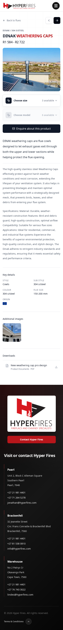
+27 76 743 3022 (16, 589)
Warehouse (15, 561)
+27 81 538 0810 (16, 543)
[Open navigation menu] (56, 5)
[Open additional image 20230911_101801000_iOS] (12, 332)
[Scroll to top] (29, 622)
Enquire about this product (33, 128)
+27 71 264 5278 (16, 497)
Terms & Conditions (14, 621)
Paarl (10, 469)
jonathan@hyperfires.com (21, 502)
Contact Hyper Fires (31, 439)
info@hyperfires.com (19, 548)
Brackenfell (15, 515)
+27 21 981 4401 (16, 492)
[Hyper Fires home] (19, 6)
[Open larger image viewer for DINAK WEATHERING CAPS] (31, 69)
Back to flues (14, 20)
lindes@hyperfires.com (20, 594)
